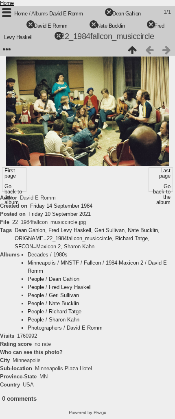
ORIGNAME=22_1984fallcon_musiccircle (63, 238)
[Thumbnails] (132, 50)
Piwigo (100, 412)
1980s (60, 255)
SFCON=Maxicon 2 (38, 246)
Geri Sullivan (109, 230)
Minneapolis (42, 263)
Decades (38, 255)
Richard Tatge (131, 238)
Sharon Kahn (79, 246)
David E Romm (66, 14)
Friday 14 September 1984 (61, 206)
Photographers (45, 328)
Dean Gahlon (126, 14)
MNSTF (70, 263)
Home (7, 3)
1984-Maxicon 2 (124, 263)
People (36, 279)
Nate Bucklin (111, 26)
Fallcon (92, 263)
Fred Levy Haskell (69, 230)
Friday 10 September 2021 (59, 214)
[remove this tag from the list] (95, 14)
